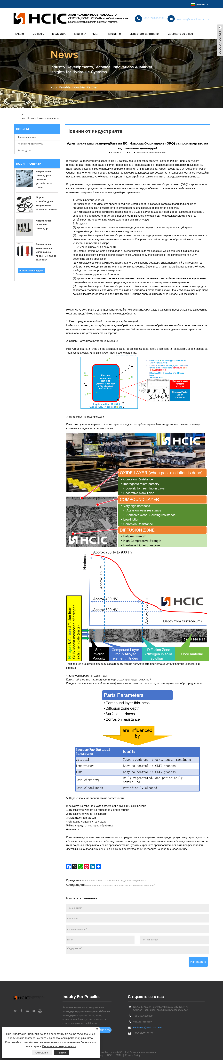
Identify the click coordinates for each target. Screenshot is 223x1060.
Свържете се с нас (180, 33)
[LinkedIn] (92, 866)
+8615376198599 (142, 1021)
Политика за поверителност (59, 1046)
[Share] (98, 866)
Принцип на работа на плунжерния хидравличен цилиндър (114, 880)
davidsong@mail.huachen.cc (148, 1027)
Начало (19, 33)
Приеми (61, 1052)
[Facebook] (69, 866)
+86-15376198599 (142, 1015)
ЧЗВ (95, 33)
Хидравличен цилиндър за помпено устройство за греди (44, 179)
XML (118, 1055)
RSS (109, 1055)
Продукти (57, 33)
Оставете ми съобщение (151, 152)
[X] (74, 866)
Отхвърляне (41, 1052)
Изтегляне (114, 33)
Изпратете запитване (144, 33)
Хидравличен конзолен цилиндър (43, 224)
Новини (30, 118)
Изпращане (198, 961)
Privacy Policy (132, 1055)
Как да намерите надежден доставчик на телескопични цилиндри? (119, 885)
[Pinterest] (86, 866)
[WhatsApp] (80, 866)
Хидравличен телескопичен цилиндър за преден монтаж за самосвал (46, 252)
